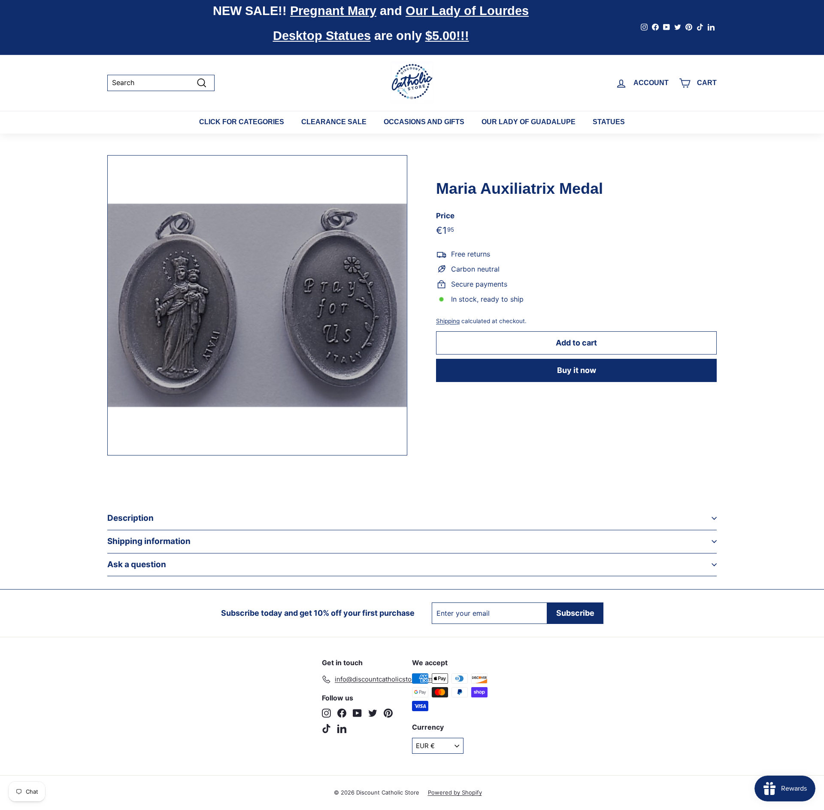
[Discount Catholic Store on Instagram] (326, 713)
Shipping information (149, 541)
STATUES (609, 121)
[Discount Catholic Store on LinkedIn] (341, 728)
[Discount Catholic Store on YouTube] (357, 713)
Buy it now (576, 370)
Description (130, 518)
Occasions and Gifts (424, 121)
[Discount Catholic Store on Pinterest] (388, 713)
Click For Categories (241, 121)
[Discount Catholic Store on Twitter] (372, 713)
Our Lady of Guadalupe (529, 121)
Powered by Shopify (455, 792)
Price (445, 215)
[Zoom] (257, 305)
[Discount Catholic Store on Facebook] (341, 713)
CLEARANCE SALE (334, 121)
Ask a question (136, 564)
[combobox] (161, 82)
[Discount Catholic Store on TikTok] (326, 728)
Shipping (448, 321)
